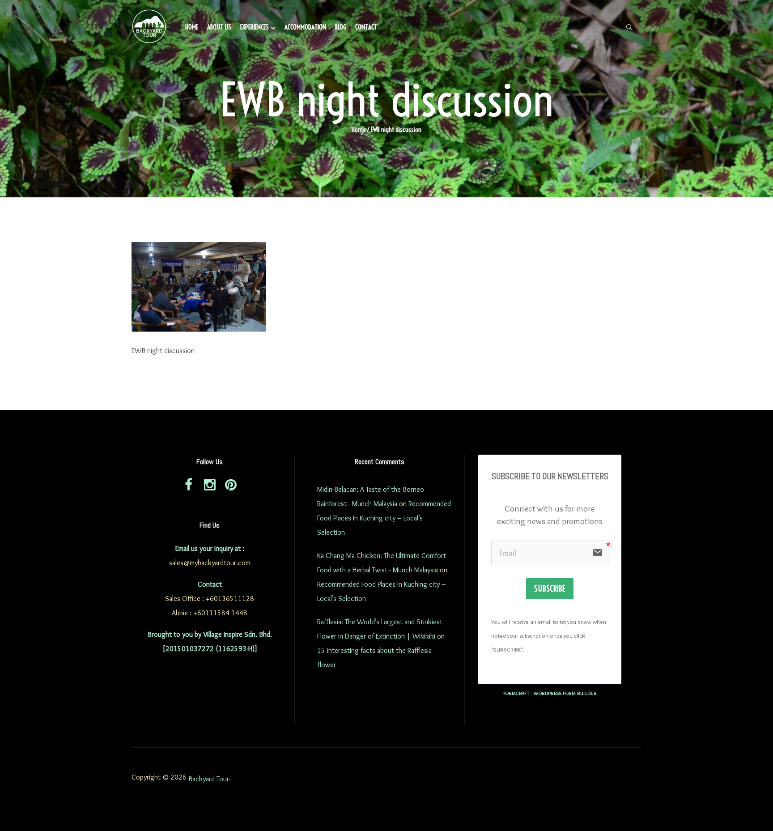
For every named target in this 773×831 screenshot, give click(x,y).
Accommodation (305, 27)
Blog (340, 27)
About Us (219, 27)
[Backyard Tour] (149, 28)
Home (191, 27)
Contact (366, 27)
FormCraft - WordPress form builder (550, 693)
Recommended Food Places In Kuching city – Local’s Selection (384, 518)
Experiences (254, 27)
